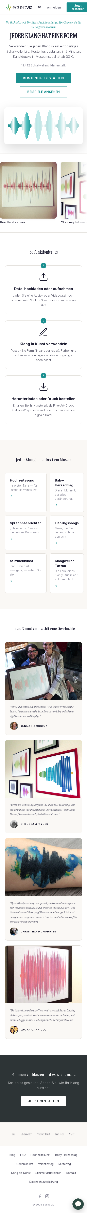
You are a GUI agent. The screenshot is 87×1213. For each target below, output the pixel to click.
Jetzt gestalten (43, 1101)
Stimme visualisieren (48, 1173)
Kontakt (71, 1173)
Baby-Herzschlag (66, 1154)
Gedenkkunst (24, 1164)
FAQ (23, 1154)
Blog (12, 1154)
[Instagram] (47, 1196)
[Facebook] (40, 1196)
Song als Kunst (21, 1173)
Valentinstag (46, 1164)
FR (43, 1189)
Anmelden (54, 7)
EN (37, 1189)
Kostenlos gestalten (43, 78)
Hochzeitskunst (40, 1154)
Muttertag (64, 1164)
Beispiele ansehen (43, 92)
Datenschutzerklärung (43, 1181)
